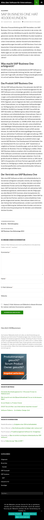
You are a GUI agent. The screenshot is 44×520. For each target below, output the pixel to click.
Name (3, 279)
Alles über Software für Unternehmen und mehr (17, 2)
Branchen (4, 463)
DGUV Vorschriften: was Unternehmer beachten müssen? (19, 406)
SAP (3, 478)
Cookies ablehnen (30, 514)
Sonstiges (4, 485)
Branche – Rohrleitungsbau (9, 222)
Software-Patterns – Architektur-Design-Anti (15, 410)
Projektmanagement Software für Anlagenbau (25, 432)
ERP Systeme (5, 474)
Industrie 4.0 (5, 481)
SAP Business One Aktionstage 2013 (12, 230)
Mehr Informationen (22, 517)
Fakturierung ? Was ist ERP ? (14, 441)
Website (4, 296)
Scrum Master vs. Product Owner (11, 403)
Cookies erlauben (15, 514)
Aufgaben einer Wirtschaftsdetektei (25, 424)
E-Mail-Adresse (7, 287)
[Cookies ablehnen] (41, 511)
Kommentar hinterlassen (32, 22)
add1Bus (18, 22)
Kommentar (5, 252)
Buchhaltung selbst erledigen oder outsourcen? (27, 428)
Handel (4, 467)
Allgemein (4, 10)
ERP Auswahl (5, 470)
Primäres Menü (41, 2)
